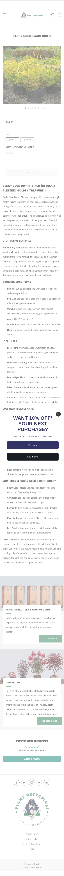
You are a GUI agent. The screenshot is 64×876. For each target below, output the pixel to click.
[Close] (58, 414)
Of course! (32, 445)
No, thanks (32, 456)
